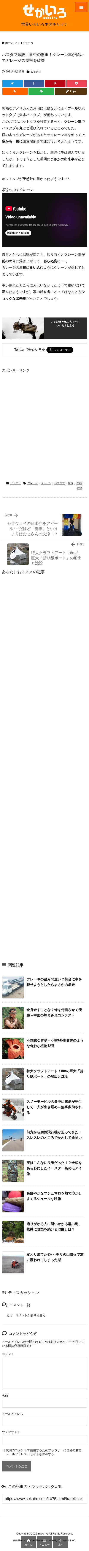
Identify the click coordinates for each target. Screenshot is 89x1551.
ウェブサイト (11, 1432)
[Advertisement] (44, 418)
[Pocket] (76, 83)
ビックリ (27, 42)
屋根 (70, 483)
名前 (5, 1395)
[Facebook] (34, 83)
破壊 (79, 488)
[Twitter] (12, 83)
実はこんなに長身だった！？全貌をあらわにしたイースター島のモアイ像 (54, 1168)
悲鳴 (79, 483)
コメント (8, 1354)
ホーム (9, 42)
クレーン (46, 483)
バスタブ (59, 483)
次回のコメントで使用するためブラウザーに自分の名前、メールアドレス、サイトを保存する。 (45, 1452)
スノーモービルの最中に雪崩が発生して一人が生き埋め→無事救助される (54, 1107)
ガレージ (32, 483)
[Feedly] (41, 91)
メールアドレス (12, 1413)
